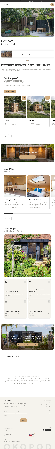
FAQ (50, 411)
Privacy (5, 439)
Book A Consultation (45, 402)
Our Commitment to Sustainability (27, 344)
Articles (49, 413)
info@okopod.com (9, 430)
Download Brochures (12, 366)
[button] (26, 60)
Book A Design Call (11, 370)
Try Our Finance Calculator (27, 157)
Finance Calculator (46, 409)
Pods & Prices (47, 400)
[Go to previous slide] (5, 136)
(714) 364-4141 (9, 428)
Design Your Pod (10, 91)
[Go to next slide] (10, 136)
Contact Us (8, 434)
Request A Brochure (46, 404)
